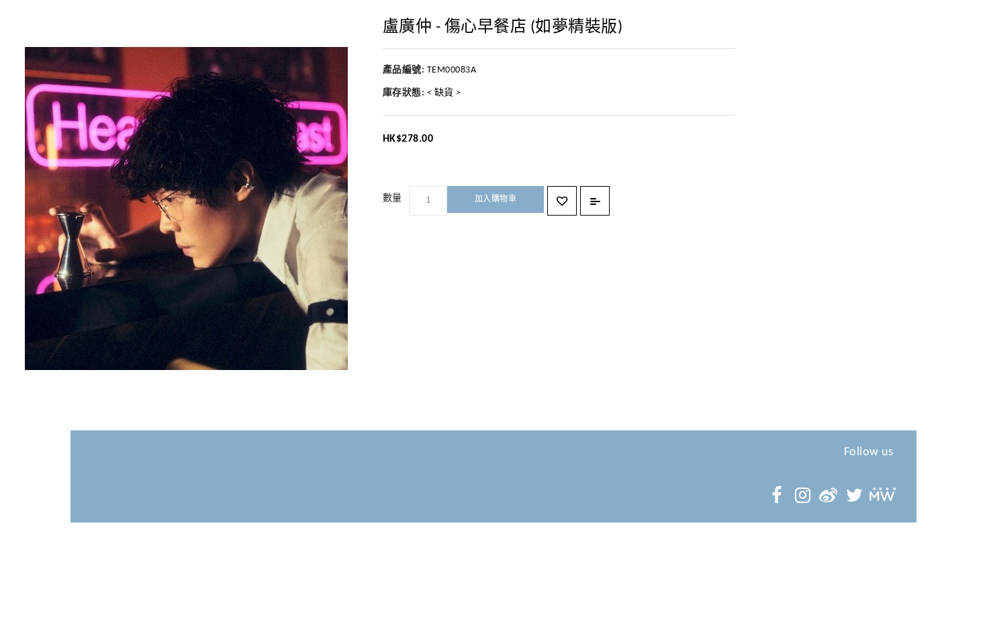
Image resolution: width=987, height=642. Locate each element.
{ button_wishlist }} (562, 201)
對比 (595, 201)
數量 (392, 198)
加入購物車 (496, 199)
